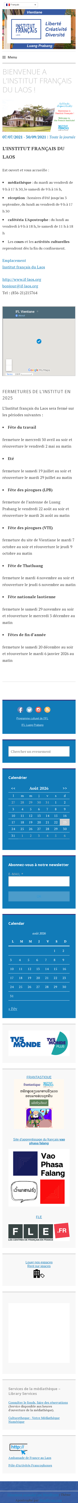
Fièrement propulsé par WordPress (32, 1494)
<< (13, 788)
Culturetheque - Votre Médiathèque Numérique (34, 1420)
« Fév (12, 1008)
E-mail (15, 874)
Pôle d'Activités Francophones (30, 1465)
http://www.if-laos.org (21, 279)
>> (65, 788)
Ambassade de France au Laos (29, 1458)
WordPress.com (50, 1500)
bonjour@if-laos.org (20, 285)
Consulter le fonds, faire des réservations (38, 1402)
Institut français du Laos (23, 266)
